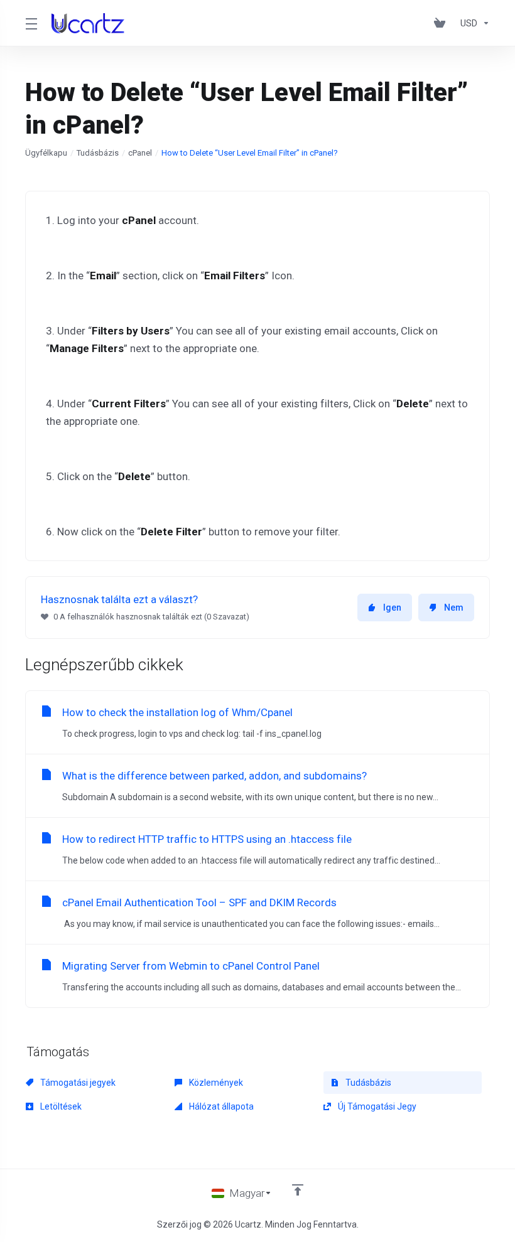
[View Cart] (442, 23)
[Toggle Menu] (30, 23)
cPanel (140, 153)
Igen (392, 607)
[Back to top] (297, 1190)
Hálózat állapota (220, 1106)
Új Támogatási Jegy (376, 1106)
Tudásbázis (98, 153)
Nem (454, 607)
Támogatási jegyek (77, 1083)
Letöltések (60, 1106)
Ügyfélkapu (46, 153)
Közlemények (215, 1083)
